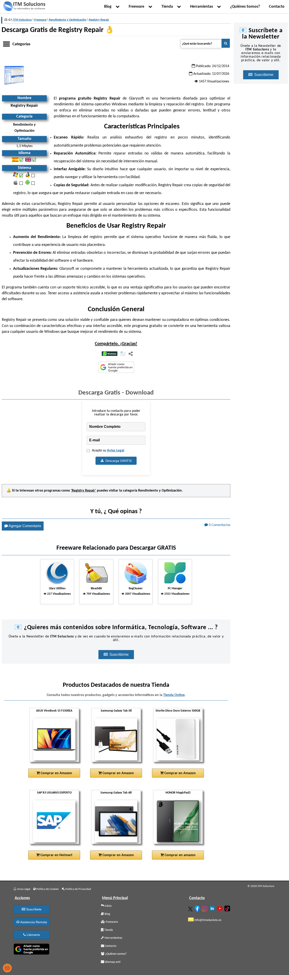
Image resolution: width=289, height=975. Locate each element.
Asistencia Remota (33, 922)
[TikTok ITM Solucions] (227, 907)
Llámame (33, 934)
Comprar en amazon (180, 855)
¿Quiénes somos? (115, 954)
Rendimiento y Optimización (160, 490)
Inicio (108, 906)
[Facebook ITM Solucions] (197, 907)
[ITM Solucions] (24, 7)
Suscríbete (33, 909)
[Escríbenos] (7, 969)
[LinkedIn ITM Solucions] (212, 907)
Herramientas (202, 7)
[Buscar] (225, 43)
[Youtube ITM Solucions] (220, 907)
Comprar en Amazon (56, 773)
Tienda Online (174, 695)
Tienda (168, 7)
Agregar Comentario (24, 526)
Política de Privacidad (78, 889)
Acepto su (108, 450)
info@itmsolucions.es (207, 920)
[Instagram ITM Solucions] (205, 907)
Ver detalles (56, 750)
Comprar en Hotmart (56, 855)
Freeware (137, 7)
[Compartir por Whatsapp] (109, 354)
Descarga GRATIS (118, 461)
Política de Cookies (47, 889)
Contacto (276, 7)
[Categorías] (6, 43)
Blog (108, 7)
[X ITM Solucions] (191, 908)
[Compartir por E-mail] (123, 354)
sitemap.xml (112, 962)
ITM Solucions (22, 20)
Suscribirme (119, 654)
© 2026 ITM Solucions (260, 886)
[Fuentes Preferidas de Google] (116, 368)
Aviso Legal (115, 450)
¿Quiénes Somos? (245, 7)
